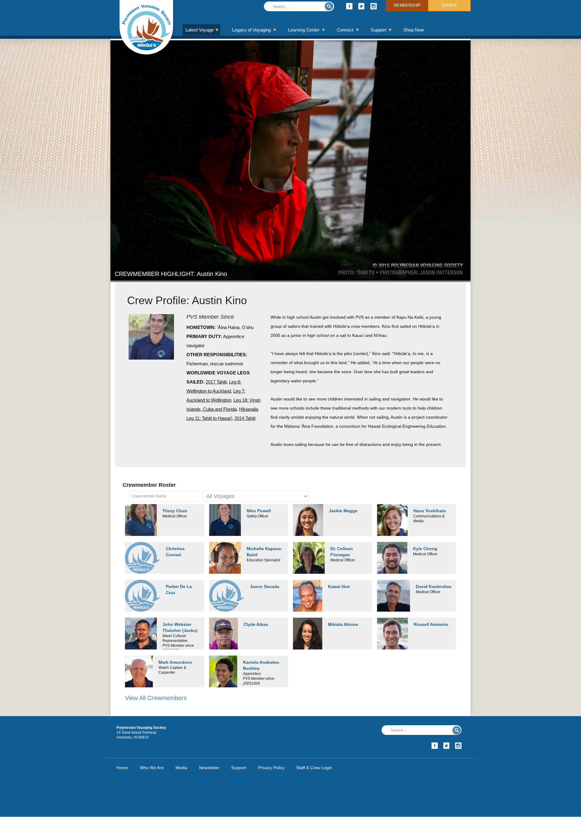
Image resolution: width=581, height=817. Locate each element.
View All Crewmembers (156, 698)
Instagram (373, 6)
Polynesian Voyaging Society (146, 27)
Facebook (349, 6)
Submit (329, 6)
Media (181, 767)
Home (122, 767)
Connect (345, 29)
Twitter (361, 6)
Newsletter (209, 767)
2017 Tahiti (216, 381)
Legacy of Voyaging (251, 29)
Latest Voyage (199, 29)
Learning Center (304, 29)
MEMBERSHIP (407, 5)
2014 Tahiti (245, 418)
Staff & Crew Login (314, 767)
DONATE (449, 5)
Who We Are (152, 767)
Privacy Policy (271, 767)
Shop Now (413, 29)
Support (378, 29)
